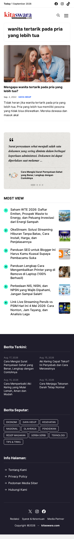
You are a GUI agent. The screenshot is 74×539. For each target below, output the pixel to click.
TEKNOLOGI (58, 435)
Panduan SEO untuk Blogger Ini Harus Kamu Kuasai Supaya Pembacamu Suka (33, 254)
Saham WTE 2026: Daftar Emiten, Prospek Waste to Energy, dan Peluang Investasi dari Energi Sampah (32, 216)
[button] (58, 15)
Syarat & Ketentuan (33, 518)
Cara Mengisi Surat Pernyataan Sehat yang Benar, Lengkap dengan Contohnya (19, 367)
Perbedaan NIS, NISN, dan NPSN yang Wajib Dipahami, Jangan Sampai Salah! (30, 290)
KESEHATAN (49, 422)
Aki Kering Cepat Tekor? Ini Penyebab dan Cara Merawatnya (54, 365)
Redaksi (14, 518)
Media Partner (55, 518)
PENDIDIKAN (49, 428)
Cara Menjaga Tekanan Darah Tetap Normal (53, 385)
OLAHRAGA (30, 428)
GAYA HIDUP (24, 97)
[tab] (33, 185)
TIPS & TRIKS (13, 441)
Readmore (17, 160)
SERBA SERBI (38, 435)
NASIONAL (12, 428)
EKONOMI (11, 422)
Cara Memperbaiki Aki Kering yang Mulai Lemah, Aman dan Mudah (17, 389)
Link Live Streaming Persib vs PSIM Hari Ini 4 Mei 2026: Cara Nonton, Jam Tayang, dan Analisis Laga (32, 308)
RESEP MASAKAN (15, 435)
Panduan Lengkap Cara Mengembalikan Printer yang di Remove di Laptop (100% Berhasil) (32, 272)
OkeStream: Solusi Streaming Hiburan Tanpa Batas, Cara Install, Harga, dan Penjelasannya (31, 236)
